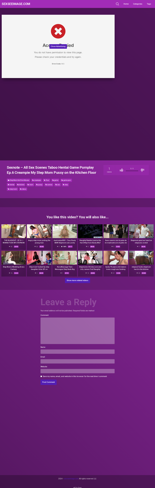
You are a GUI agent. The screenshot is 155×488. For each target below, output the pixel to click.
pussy (40, 185)
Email (43, 357)
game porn (67, 180)
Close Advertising (58, 46)
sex (58, 185)
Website (44, 367)
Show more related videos (77, 280)
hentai (11, 185)
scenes (49, 185)
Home (126, 4)
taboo (24, 189)
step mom (13, 189)
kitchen (21, 185)
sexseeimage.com (16, 4)
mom (31, 185)
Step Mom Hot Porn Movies (19, 180)
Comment (45, 315)
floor (47, 180)
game (56, 180)
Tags (149, 4)
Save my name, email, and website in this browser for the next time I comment (75, 376)
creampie (37, 180)
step (66, 185)
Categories (137, 4)
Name (44, 347)
